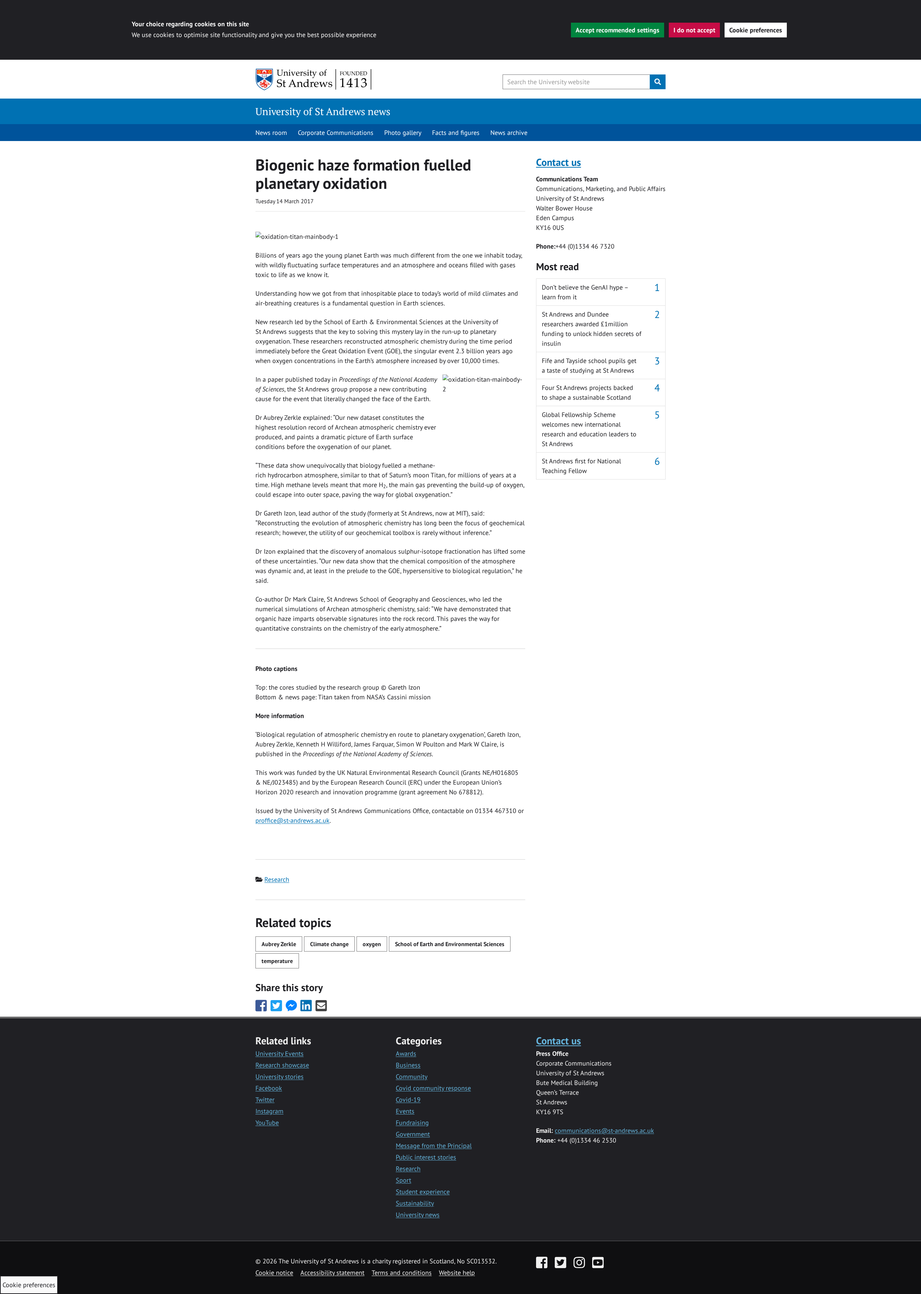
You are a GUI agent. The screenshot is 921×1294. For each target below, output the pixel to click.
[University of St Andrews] (313, 79)
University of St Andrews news (322, 111)
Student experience (423, 1192)
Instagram (269, 1111)
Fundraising (412, 1122)
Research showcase (282, 1065)
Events (405, 1111)
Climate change (329, 944)
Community (411, 1076)
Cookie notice (274, 1272)
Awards (406, 1053)
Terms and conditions (402, 1272)
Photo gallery (402, 132)
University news (418, 1215)
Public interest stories (426, 1157)
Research (276, 879)
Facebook (268, 1088)
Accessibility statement (332, 1272)
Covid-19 (408, 1099)
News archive (508, 132)
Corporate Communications (335, 132)
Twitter (265, 1099)
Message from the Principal (434, 1145)
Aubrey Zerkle (279, 944)
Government (413, 1134)
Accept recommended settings (617, 30)
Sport (403, 1180)
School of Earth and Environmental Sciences (449, 944)
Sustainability (415, 1203)
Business (408, 1065)
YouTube (267, 1122)
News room (271, 132)
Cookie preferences (755, 30)
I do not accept (694, 30)
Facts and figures (456, 132)
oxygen (372, 944)
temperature (277, 960)
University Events (279, 1053)
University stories (279, 1076)
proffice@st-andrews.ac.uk (292, 820)
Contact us (558, 162)
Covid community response (433, 1088)
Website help (457, 1272)
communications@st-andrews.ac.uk (604, 1130)
